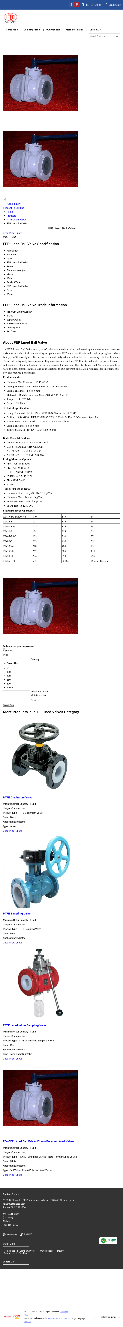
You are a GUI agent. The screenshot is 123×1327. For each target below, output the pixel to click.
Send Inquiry (14, 204)
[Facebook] (71, 6)
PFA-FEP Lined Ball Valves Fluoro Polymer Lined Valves (38, 1141)
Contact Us (95, 30)
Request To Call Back (14, 208)
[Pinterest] (76, 6)
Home (10, 211)
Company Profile (32, 30)
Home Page (12, 30)
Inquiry (60, 1251)
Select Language (109, 1317)
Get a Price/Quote (12, 233)
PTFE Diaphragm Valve (17, 797)
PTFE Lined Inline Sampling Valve (24, 1025)
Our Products (53, 30)
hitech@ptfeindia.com (14, 1204)
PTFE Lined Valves (17, 219)
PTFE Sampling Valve (17, 913)
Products (11, 215)
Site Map (23, 1253)
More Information (75, 30)
